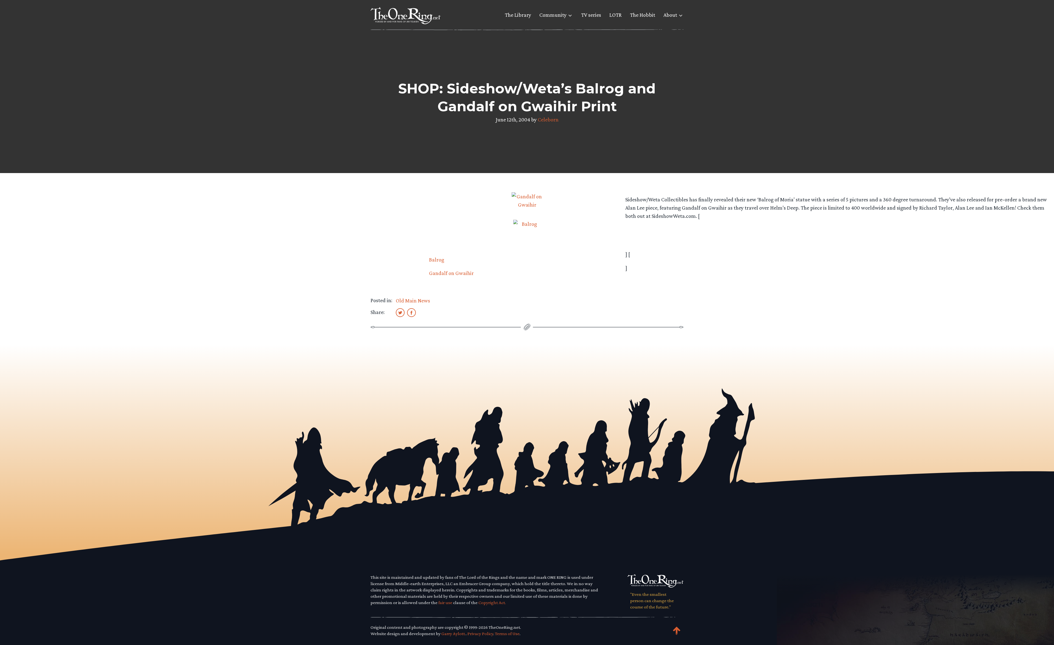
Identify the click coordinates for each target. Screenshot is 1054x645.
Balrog (436, 260)
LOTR (615, 15)
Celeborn (548, 119)
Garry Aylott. (453, 633)
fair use (445, 602)
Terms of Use (507, 633)
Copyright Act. (492, 602)
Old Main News (413, 301)
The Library (518, 15)
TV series (591, 15)
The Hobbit (642, 15)
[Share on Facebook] (411, 312)
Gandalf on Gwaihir (451, 273)
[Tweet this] (400, 312)
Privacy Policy (480, 633)
